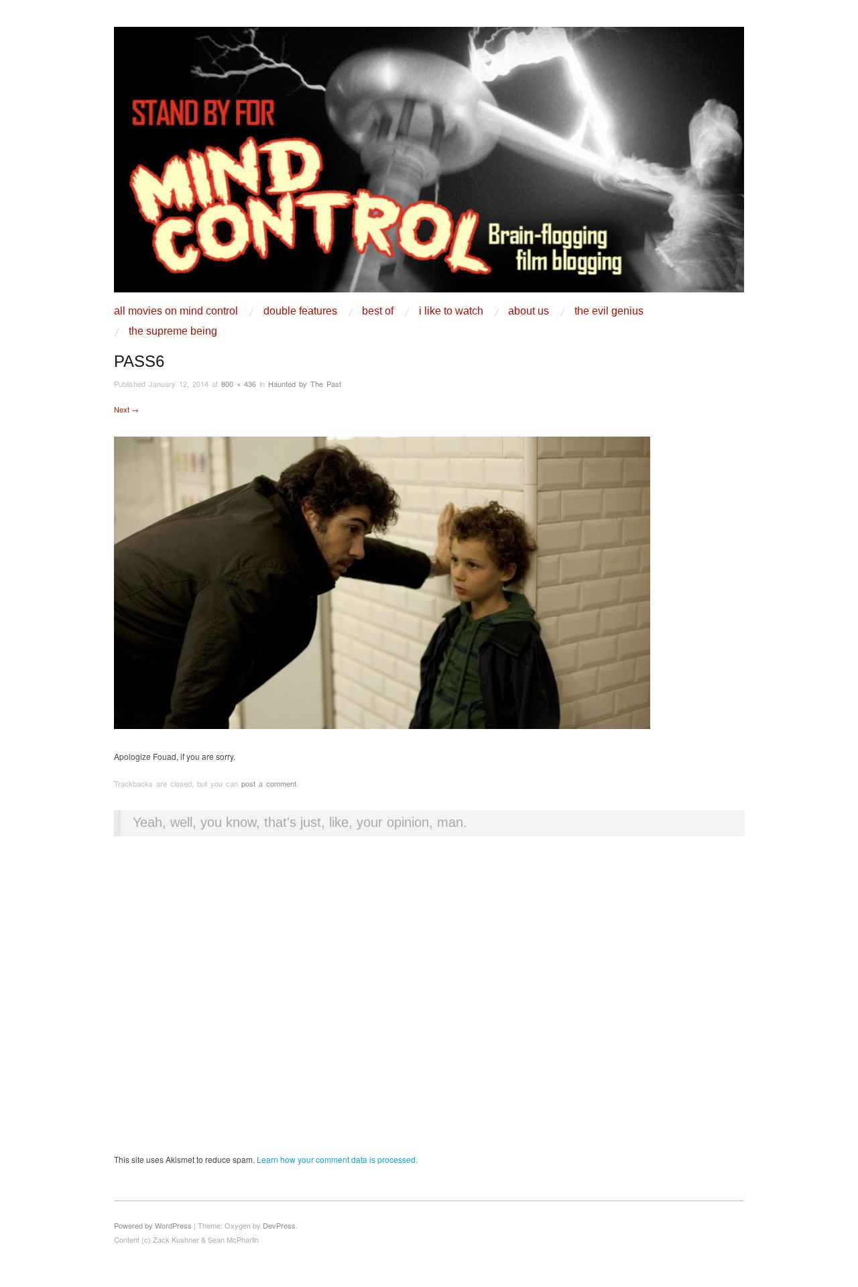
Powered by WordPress (153, 1225)
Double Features (300, 311)
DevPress (279, 1225)
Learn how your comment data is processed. (337, 1159)
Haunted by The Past (304, 383)
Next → (126, 409)
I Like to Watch (451, 311)
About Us (528, 311)
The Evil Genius (609, 311)
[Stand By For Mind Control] (429, 164)
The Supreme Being (173, 331)
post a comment (268, 783)
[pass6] (382, 581)
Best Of (377, 311)
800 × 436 (238, 383)
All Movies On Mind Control (176, 311)
